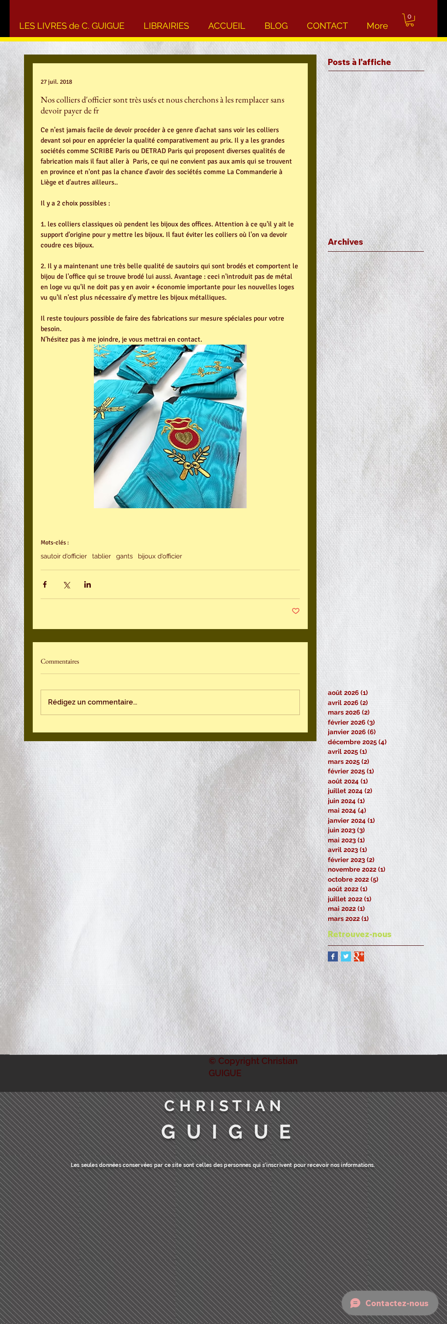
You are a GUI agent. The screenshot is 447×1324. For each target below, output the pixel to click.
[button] (409, 20)
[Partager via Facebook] (45, 584)
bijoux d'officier (160, 556)
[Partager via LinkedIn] (87, 584)
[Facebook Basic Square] (333, 956)
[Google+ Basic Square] (359, 956)
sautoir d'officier (64, 556)
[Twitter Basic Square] (346, 956)
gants (124, 556)
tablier (101, 556)
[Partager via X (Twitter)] (66, 584)
